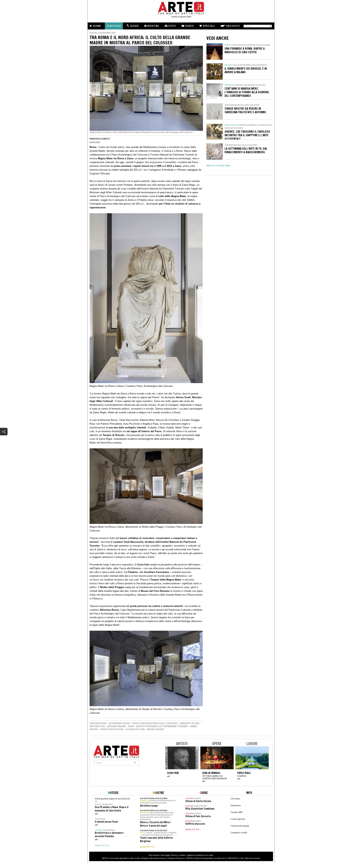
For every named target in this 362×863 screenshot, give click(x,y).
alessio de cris (135, 729)
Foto (172, 25)
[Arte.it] (181, 7)
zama (131, 726)
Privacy (174, 855)
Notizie (115, 25)
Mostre (153, 25)
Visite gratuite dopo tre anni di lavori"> (112, 804)
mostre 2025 (97, 726)
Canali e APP (236, 812)
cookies (182, 855)
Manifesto (236, 805)
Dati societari (154, 855)
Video (189, 25)
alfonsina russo (119, 723)
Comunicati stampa (240, 826)
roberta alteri (189, 723)
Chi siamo (235, 798)
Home (97, 25)
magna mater (155, 729)
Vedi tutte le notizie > (218, 165)
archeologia (98, 723)
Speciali (209, 25)
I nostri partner (238, 819)
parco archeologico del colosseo (155, 723)
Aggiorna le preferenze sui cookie (200, 855)
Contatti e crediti (239, 832)
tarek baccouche (111, 729)
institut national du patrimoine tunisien (162, 726)
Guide (134, 25)
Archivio (233, 25)
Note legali (165, 855)
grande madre (116, 726)
